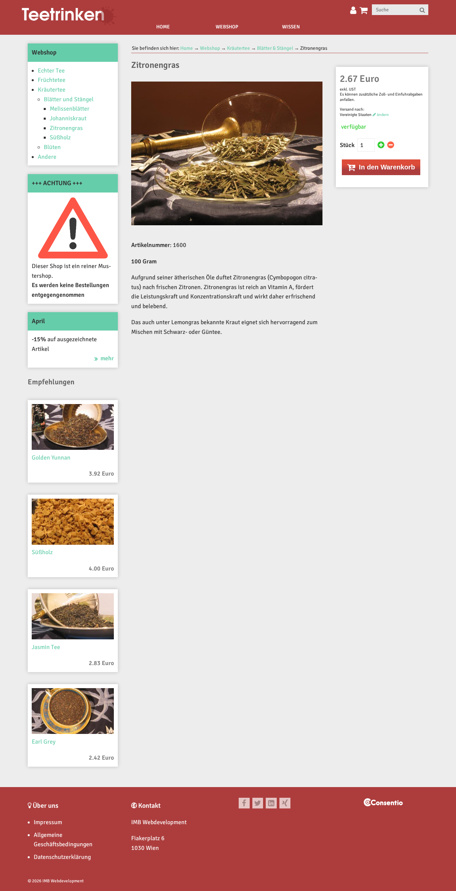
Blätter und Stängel (68, 99)
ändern (382, 114)
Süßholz (60, 137)
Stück (348, 145)
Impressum (48, 822)
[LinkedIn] (271, 803)
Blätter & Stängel (275, 48)
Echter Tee (51, 70)
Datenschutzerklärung (62, 857)
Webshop (227, 27)
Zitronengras (66, 128)
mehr (107, 358)
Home (163, 27)
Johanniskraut (68, 118)
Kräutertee (51, 89)
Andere (47, 156)
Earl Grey (43, 741)
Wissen (291, 27)
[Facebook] (244, 803)
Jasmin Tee (46, 647)
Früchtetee (51, 80)
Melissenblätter (69, 108)
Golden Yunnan (51, 457)
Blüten (52, 147)
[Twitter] (257, 803)
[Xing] (284, 803)
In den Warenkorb (386, 167)
